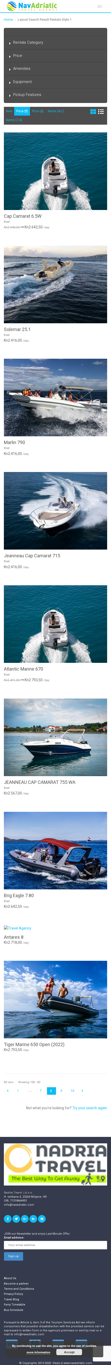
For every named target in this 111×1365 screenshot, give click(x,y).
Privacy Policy (13, 1294)
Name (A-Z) (56, 111)
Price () (22, 111)
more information (38, 1352)
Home (8, 19)
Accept (69, 1352)
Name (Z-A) (14, 120)
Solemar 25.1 (17, 329)
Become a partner (16, 1283)
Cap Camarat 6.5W (23, 216)
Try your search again (89, 1108)
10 (72, 1091)
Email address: (14, 1237)
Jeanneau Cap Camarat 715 (32, 555)
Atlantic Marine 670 (23, 669)
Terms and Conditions (19, 1289)
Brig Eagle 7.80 (19, 895)
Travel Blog (11, 1299)
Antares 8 (13, 937)
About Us (10, 1278)
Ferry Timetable (14, 1304)
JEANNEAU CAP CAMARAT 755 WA (39, 782)
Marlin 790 (14, 442)
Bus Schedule (13, 1310)
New (9, 111)
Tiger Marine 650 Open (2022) (34, 1044)
